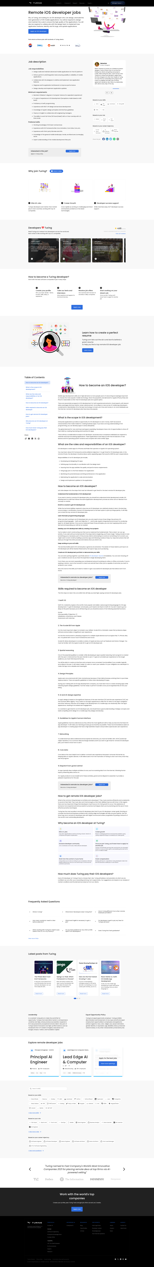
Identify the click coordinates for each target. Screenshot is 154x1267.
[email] (117, 139)
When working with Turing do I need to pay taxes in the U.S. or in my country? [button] (46, 930)
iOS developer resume (96, 556)
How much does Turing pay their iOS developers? (36, 429)
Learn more (87, 350)
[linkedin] (107, 139)
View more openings (108, 1063)
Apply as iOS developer (38, 31)
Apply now (72, 151)
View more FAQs (33, 938)
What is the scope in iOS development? (34, 388)
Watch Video (57, 171)
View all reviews (121, 233)
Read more (39, 993)
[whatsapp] (114, 139)
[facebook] (103, 139)
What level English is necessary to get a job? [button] (77, 921)
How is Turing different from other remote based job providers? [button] (111, 912)
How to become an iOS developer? (37, 383)
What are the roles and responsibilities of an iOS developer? (34, 396)
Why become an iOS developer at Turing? (37, 422)
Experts (89, 3)
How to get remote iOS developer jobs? (37, 415)
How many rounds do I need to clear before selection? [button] (44, 921)
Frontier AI (58, 3)
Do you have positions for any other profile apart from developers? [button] (78, 930)
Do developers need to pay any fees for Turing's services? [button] (110, 921)
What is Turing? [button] (37, 912)
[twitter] (110, 139)
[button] (109, 73)
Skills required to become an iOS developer (36, 409)
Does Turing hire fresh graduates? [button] (109, 930)
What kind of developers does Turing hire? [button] (78, 912)
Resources (81, 3)
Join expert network (117, 3)
